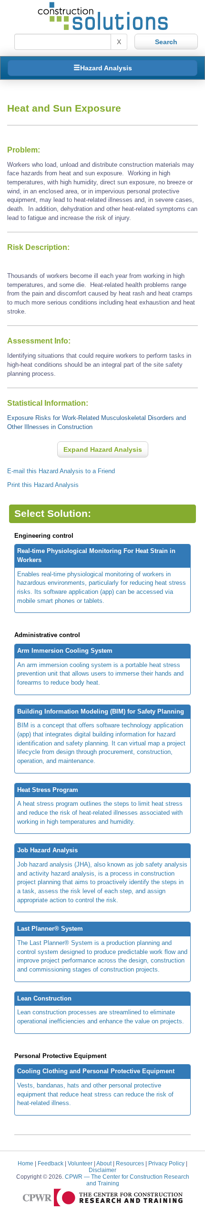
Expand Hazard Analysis (102, 449)
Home (25, 1163)
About (104, 1163)
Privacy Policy (166, 1163)
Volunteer (80, 1163)
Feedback (50, 1163)
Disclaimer (102, 1170)
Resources (130, 1163)
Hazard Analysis (106, 68)
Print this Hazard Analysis (43, 484)
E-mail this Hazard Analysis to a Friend (61, 471)
